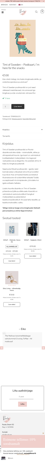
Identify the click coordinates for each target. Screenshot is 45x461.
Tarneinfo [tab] (6, 136)
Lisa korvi (18, 106)
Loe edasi (32, 256)
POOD (3, 10)
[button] (2, 12)
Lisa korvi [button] (12, 261)
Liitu (22, 404)
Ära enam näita (23, 454)
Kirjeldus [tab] (6, 130)
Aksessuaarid (17, 119)
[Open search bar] (36, 12)
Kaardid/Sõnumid (29, 119)
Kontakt (12, 5)
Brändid (4, 5)
